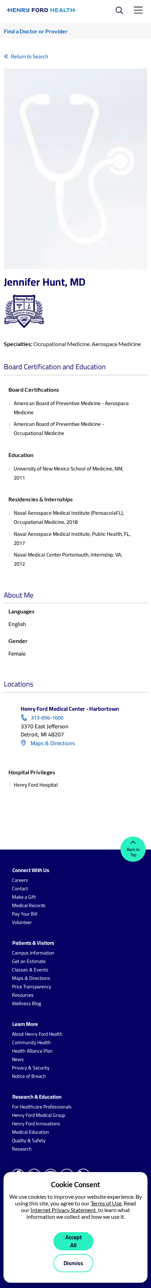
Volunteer (22, 922)
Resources (23, 995)
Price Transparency (31, 986)
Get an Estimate (29, 961)
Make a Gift (24, 897)
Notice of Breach (29, 1076)
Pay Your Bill (24, 914)
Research (22, 1149)
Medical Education (30, 1132)
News (18, 1059)
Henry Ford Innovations (36, 1123)
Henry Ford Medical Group (38, 1115)
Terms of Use (106, 1203)
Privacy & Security (31, 1068)
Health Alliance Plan (32, 1051)
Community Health (31, 1042)
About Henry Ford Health (37, 1034)
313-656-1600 (47, 717)
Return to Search (29, 56)
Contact (20, 888)
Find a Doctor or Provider (36, 31)
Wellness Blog (26, 1003)
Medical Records (29, 905)
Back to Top (133, 852)
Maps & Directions (52, 743)
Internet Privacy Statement (64, 1209)
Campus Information (33, 953)
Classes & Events (30, 969)
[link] (42, 10)
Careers (20, 880)
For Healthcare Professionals (42, 1107)
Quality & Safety (29, 1140)
